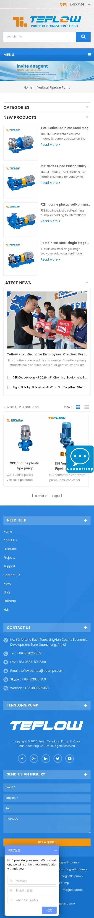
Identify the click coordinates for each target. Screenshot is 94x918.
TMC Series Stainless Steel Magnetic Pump (66, 128)
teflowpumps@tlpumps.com (42, 671)
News (7, 584)
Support (9, 566)
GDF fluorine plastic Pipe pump (25, 466)
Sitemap (9, 601)
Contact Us (11, 575)
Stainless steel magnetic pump (62, 876)
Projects (9, 558)
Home (7, 531)
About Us (10, 540)
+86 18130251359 (29, 653)
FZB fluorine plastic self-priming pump (66, 204)
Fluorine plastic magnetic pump (65, 869)
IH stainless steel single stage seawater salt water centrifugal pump (66, 243)
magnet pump (73, 890)
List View (86, 407)
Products (10, 549)
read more (49, 144)
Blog (6, 592)
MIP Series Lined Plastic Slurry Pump (66, 166)
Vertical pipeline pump (53, 87)
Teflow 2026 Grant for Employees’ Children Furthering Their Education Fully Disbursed (47, 354)
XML (6, 610)
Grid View (78, 407)
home (28, 87)
